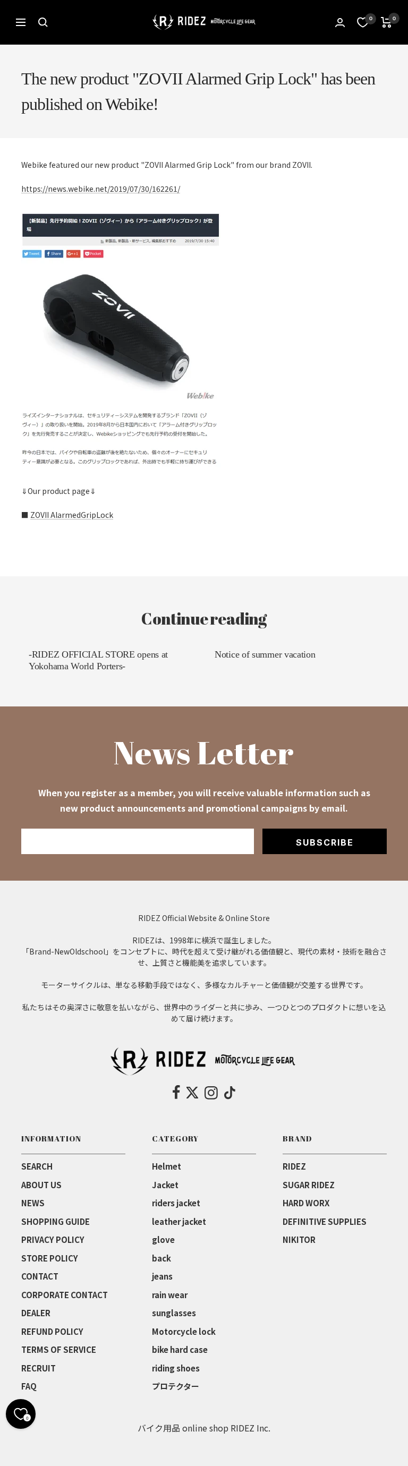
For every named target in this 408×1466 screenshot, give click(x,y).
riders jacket (176, 1202)
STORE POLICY (49, 1258)
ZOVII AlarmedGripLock (71, 514)
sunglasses (174, 1312)
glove (163, 1239)
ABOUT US (41, 1184)
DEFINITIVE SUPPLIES (325, 1221)
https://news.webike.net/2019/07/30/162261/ (100, 188)
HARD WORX (306, 1202)
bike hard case (180, 1349)
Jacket (165, 1184)
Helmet (166, 1166)
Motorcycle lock (184, 1331)
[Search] (43, 22)
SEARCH (37, 1166)
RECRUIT (38, 1368)
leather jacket (179, 1221)
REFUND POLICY (52, 1331)
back (161, 1258)
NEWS (33, 1202)
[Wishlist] (363, 22)
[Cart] (386, 22)
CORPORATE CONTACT (64, 1294)
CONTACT (39, 1276)
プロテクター (175, 1386)
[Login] (340, 22)
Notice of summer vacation (265, 654)
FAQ (29, 1386)
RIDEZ (294, 1166)
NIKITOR (299, 1239)
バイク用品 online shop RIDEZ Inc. (204, 1427)
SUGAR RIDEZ (309, 1184)
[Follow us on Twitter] (192, 1093)
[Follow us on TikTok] (229, 1093)
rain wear (170, 1294)
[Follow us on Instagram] (211, 1093)
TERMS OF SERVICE (58, 1349)
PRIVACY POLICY (52, 1239)
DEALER (35, 1312)
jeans (162, 1276)
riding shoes (176, 1368)
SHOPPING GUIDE (55, 1221)
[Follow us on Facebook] (177, 1093)
